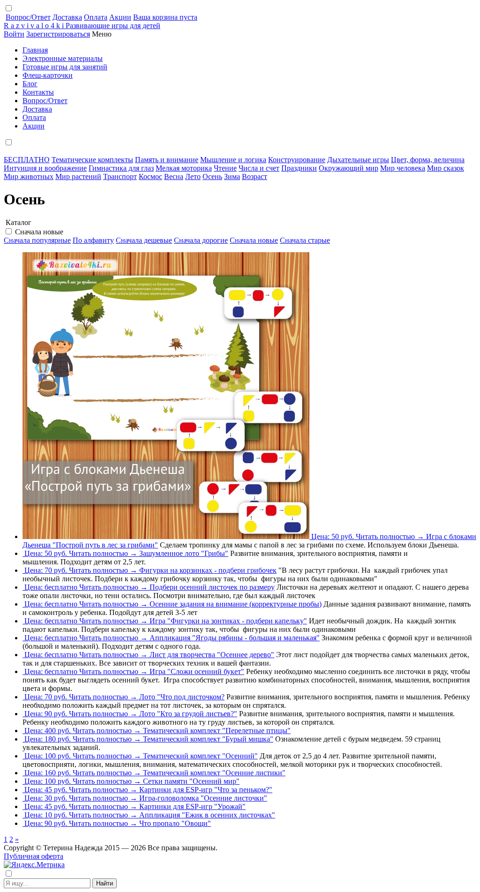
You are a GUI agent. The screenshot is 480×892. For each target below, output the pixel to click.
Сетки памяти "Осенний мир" (191, 781)
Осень (212, 176)
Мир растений (78, 176)
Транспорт (120, 176)
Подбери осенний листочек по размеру (212, 587)
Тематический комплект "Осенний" (200, 756)
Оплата (95, 17)
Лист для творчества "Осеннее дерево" (212, 655)
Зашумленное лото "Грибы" (183, 553)
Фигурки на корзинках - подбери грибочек (208, 570)
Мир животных (28, 176)
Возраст (254, 176)
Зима (232, 176)
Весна (173, 176)
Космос (150, 176)
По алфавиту (93, 240)
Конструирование (296, 160)
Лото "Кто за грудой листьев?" (188, 714)
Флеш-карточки (47, 75)
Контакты (38, 92)
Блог (30, 84)
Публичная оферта (33, 856)
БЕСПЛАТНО (27, 160)
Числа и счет (259, 168)
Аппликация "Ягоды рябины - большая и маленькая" (235, 638)
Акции (120, 17)
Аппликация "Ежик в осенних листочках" (207, 815)
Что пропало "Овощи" (175, 823)
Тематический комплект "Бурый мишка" (208, 739)
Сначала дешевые (144, 240)
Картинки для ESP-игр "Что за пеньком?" (205, 790)
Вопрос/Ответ (28, 17)
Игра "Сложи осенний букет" (197, 671)
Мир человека (402, 168)
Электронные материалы (62, 58)
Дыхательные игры (358, 160)
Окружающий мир (348, 168)
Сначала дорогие (201, 240)
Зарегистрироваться (58, 34)
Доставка (67, 17)
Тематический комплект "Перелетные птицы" (217, 731)
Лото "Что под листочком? (182, 697)
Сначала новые (39, 232)
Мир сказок (445, 168)
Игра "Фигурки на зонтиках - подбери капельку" (228, 621)
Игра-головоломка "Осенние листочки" (203, 798)
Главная (35, 50)
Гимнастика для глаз (121, 168)
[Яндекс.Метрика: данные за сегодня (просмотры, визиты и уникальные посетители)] (34, 865)
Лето (193, 176)
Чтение (225, 168)
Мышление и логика (233, 160)
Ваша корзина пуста (165, 17)
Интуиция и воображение (45, 168)
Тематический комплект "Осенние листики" (214, 773)
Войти (14, 34)
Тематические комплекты (92, 160)
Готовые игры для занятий (64, 67)
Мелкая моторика (184, 168)
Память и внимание (166, 160)
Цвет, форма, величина (428, 160)
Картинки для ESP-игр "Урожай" (192, 806)
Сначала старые (305, 240)
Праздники (299, 168)
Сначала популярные (37, 240)
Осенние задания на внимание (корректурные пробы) (236, 604)
